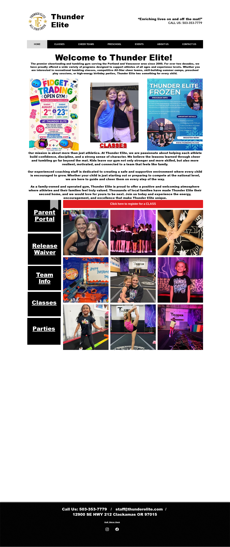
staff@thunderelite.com (139, 509)
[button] (59, 44)
